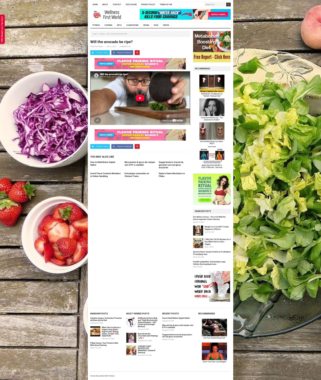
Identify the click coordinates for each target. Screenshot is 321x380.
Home (95, 5)
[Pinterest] (137, 52)
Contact (117, 5)
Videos (166, 25)
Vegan (146, 25)
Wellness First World (105, 376)
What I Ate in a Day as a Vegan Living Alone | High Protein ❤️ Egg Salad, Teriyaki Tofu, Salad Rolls (111, 331)
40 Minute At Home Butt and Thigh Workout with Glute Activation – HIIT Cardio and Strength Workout (147, 322)
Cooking (108, 25)
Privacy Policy (148, 5)
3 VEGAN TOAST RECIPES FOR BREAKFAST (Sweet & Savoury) (146, 349)
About (105, 5)
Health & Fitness (96, 46)
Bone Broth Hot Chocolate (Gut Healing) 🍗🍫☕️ (148, 336)
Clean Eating (132, 25)
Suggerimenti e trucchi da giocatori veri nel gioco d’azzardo (171, 165)
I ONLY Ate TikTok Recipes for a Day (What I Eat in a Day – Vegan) (218, 241)
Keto (119, 25)
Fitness (96, 25)
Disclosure (131, 5)
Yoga (156, 25)
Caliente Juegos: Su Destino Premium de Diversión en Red (106, 319)
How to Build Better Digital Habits (176, 318)
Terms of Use (166, 5)
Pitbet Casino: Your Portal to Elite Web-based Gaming (104, 344)
